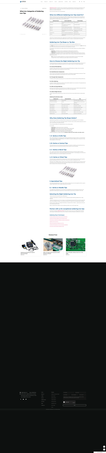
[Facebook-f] (21, 399)
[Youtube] (23, 399)
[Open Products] (47, 1)
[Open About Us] (52, 1)
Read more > (23, 254)
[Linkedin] (26, 399)
